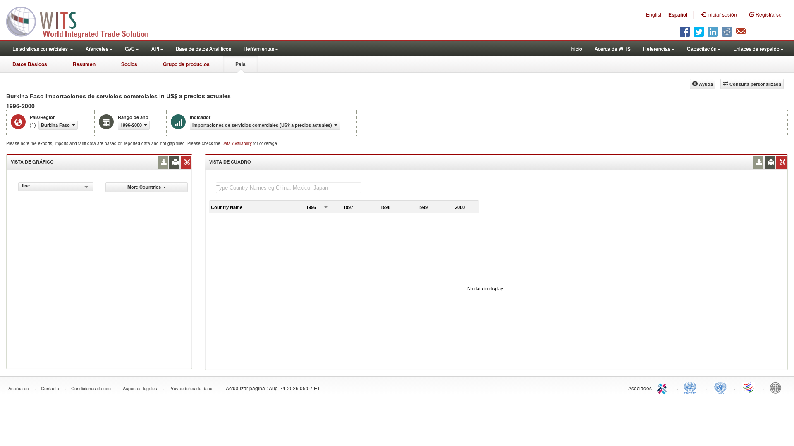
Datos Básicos (29, 64)
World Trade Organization (749, 387)
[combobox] (55, 186)
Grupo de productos (186, 64)
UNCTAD (692, 387)
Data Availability (237, 143)
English (654, 14)
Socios (129, 64)
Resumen (84, 64)
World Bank (777, 387)
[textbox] (288, 187)
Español (677, 14)
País (240, 64)
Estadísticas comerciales (40, 48)
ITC (663, 387)
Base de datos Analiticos (203, 48)
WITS (82, 20)
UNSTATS (720, 387)
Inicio (576, 48)
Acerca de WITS (613, 48)
